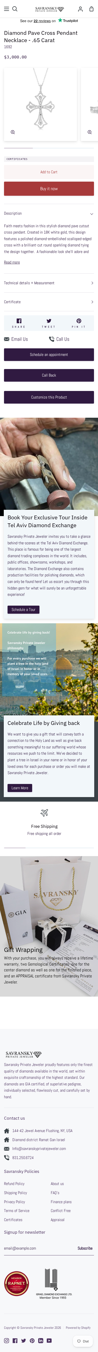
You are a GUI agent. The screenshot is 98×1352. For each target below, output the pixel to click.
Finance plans (61, 1201)
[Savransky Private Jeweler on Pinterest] (32, 1340)
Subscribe (85, 1248)
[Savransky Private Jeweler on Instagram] (6, 1340)
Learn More (20, 788)
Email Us (19, 339)
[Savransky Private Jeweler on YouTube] (49, 1340)
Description (13, 213)
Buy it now (49, 188)
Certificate (12, 301)
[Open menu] (7, 9)
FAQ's (55, 1192)
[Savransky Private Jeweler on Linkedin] (40, 1340)
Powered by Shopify (78, 1328)
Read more (12, 262)
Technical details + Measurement (29, 283)
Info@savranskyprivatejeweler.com (39, 1148)
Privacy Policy (14, 1201)
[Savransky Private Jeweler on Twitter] (23, 1340)
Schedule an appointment (49, 354)
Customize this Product (49, 397)
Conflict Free (61, 1210)
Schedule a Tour (23, 609)
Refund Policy (14, 1183)
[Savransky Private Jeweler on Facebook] (15, 1340)
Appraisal (58, 1219)
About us (57, 1183)
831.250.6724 (23, 1157)
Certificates (17, 159)
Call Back (49, 375)
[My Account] (80, 9)
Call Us (62, 339)
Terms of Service (16, 1210)
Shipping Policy (15, 1192)
